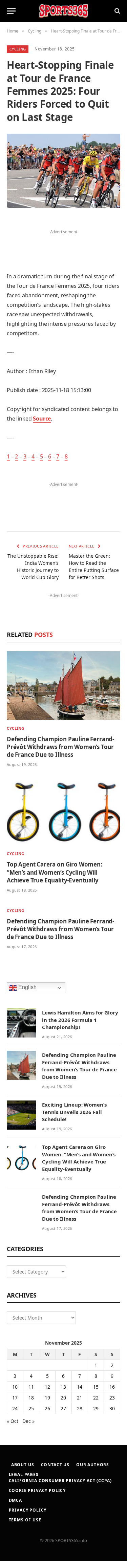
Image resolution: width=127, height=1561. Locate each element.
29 (96, 1408)
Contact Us (55, 1465)
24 (15, 1408)
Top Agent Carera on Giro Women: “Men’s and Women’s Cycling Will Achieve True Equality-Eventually (54, 872)
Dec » (28, 1421)
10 (15, 1387)
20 (63, 1397)
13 (63, 1387)
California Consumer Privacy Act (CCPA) (60, 1480)
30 (112, 1408)
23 (112, 1397)
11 (31, 1387)
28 (79, 1408)
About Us (22, 1465)
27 (63, 1408)
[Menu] (11, 11)
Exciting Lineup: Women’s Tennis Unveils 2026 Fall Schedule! (74, 1111)
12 (47, 1387)
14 (79, 1387)
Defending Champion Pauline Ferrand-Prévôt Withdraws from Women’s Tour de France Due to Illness (60, 746)
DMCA (15, 1500)
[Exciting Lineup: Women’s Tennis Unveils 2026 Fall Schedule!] (21, 1115)
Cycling (17, 48)
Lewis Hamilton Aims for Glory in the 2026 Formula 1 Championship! (80, 1019)
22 (96, 1397)
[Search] (116, 11)
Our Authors (92, 1465)
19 (47, 1397)
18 (31, 1397)
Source (42, 418)
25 (31, 1408)
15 (96, 1387)
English (27, 987)
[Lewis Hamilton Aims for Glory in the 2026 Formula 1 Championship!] (21, 1023)
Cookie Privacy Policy (37, 1490)
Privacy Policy (28, 1510)
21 (79, 1397)
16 (112, 1387)
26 (47, 1408)
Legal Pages (24, 1474)
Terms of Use (25, 1520)
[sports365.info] (63, 11)
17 (15, 1397)
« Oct (12, 1421)
